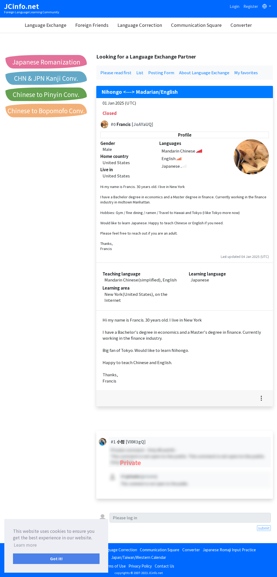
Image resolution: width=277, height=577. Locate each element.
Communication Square (196, 25)
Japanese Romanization (46, 61)
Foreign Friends (91, 25)
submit (264, 528)
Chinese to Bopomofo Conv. (46, 110)
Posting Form (161, 72)
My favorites (246, 72)
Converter (241, 25)
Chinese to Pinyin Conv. (46, 94)
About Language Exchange (204, 72)
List (139, 72)
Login (234, 6)
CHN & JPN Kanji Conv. (46, 78)
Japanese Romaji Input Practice (229, 549)
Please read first (115, 72)
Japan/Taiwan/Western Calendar (138, 557)
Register (250, 6)
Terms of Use (114, 566)
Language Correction (139, 25)
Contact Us (164, 566)
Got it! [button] (56, 558)
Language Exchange (45, 25)
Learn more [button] (25, 545)
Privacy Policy (140, 566)
